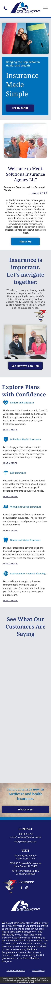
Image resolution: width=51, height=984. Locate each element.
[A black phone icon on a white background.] (5, 9)
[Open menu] (45, 8)
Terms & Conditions (16, 970)
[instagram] (27, 888)
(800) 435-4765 (25, 833)
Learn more (10, 429)
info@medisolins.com (25, 841)
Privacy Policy (38, 970)
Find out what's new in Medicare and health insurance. (25, 794)
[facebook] (21, 888)
